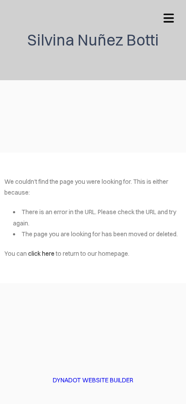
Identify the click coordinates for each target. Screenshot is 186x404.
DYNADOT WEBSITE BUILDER (93, 380)
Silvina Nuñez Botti (93, 39)
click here (41, 253)
